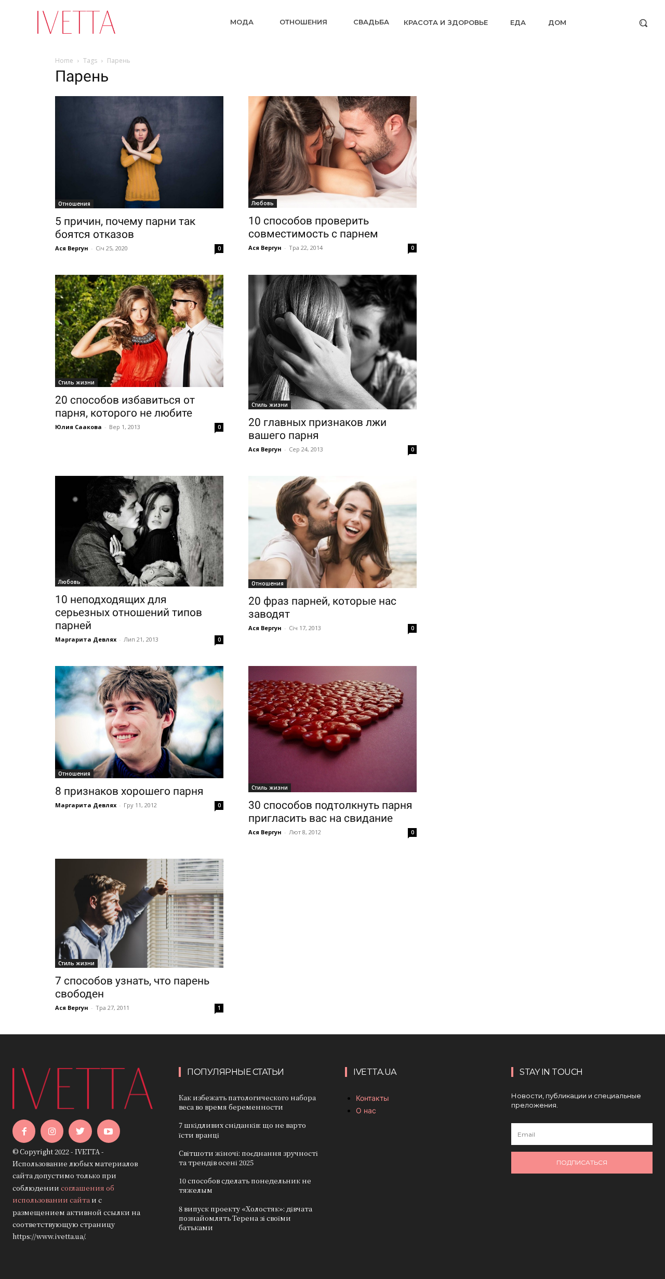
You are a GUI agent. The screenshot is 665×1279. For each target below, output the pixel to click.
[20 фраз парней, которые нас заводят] (332, 532)
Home (64, 60)
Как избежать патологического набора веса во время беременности (247, 1102)
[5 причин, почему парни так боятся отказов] (139, 152)
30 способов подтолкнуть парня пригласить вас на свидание (330, 811)
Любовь (262, 203)
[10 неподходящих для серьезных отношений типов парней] (139, 531)
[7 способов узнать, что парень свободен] (139, 913)
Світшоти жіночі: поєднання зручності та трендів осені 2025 (248, 1157)
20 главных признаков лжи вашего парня (317, 429)
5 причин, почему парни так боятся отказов (125, 228)
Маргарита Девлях (85, 639)
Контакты (372, 1098)
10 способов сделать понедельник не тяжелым (245, 1185)
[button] (643, 23)
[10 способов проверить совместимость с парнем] (332, 152)
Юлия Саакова (78, 427)
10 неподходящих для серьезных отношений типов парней (128, 612)
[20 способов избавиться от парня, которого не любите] (139, 331)
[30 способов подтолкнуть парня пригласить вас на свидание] (332, 729)
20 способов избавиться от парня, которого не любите (125, 406)
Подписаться (581, 1162)
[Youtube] (108, 1131)
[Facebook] (23, 1131)
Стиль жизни (76, 382)
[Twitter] (80, 1131)
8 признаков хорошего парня (129, 791)
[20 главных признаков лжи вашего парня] (332, 342)
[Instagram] (52, 1131)
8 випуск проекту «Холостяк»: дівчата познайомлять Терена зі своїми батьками (245, 1218)
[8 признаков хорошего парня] (139, 722)
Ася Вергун (71, 248)
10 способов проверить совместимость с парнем (313, 227)
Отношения (74, 203)
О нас (366, 1110)
